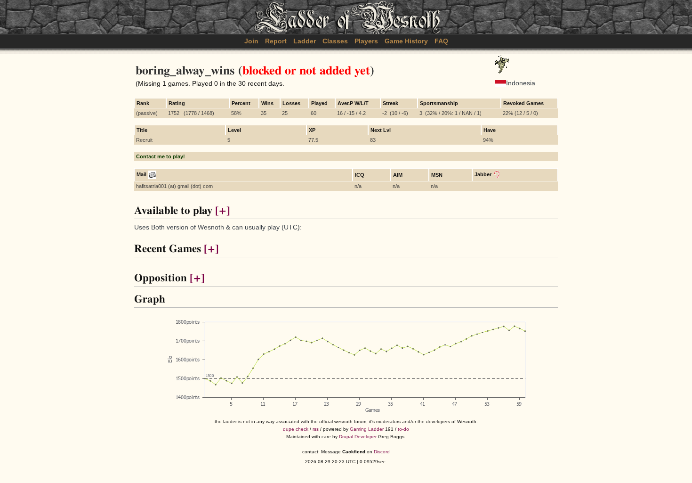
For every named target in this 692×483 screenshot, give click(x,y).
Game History (406, 41)
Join (251, 41)
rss (316, 429)
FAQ (441, 41)
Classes (335, 41)
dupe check (295, 429)
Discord (382, 451)
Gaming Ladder (367, 429)
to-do (403, 429)
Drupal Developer (358, 436)
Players (366, 41)
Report (276, 41)
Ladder (304, 41)
